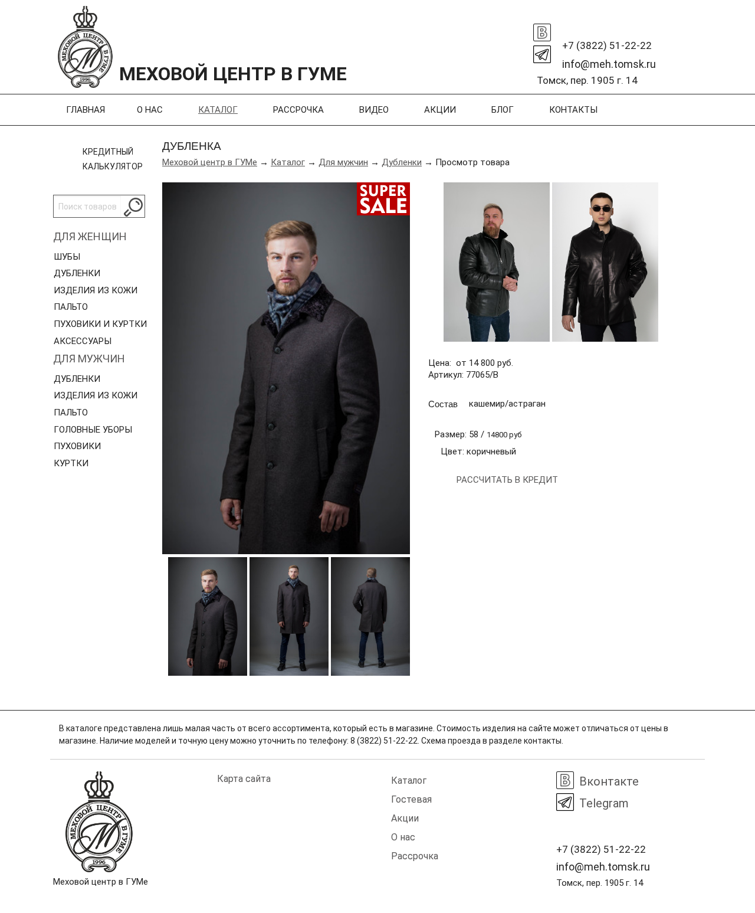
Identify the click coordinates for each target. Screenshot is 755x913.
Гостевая (411, 799)
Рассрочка (298, 109)
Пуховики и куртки (100, 324)
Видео (374, 109)
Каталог (218, 109)
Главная (85, 109)
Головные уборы (93, 429)
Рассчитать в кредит (507, 480)
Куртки (71, 463)
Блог (502, 109)
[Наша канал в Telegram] (542, 51)
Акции (440, 109)
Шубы (67, 256)
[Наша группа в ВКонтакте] (542, 29)
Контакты (573, 109)
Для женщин (90, 236)
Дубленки (77, 273)
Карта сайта (244, 778)
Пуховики (77, 446)
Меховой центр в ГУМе (209, 162)
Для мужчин (89, 358)
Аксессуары (82, 341)
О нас (150, 109)
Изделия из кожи (95, 290)
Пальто (71, 307)
